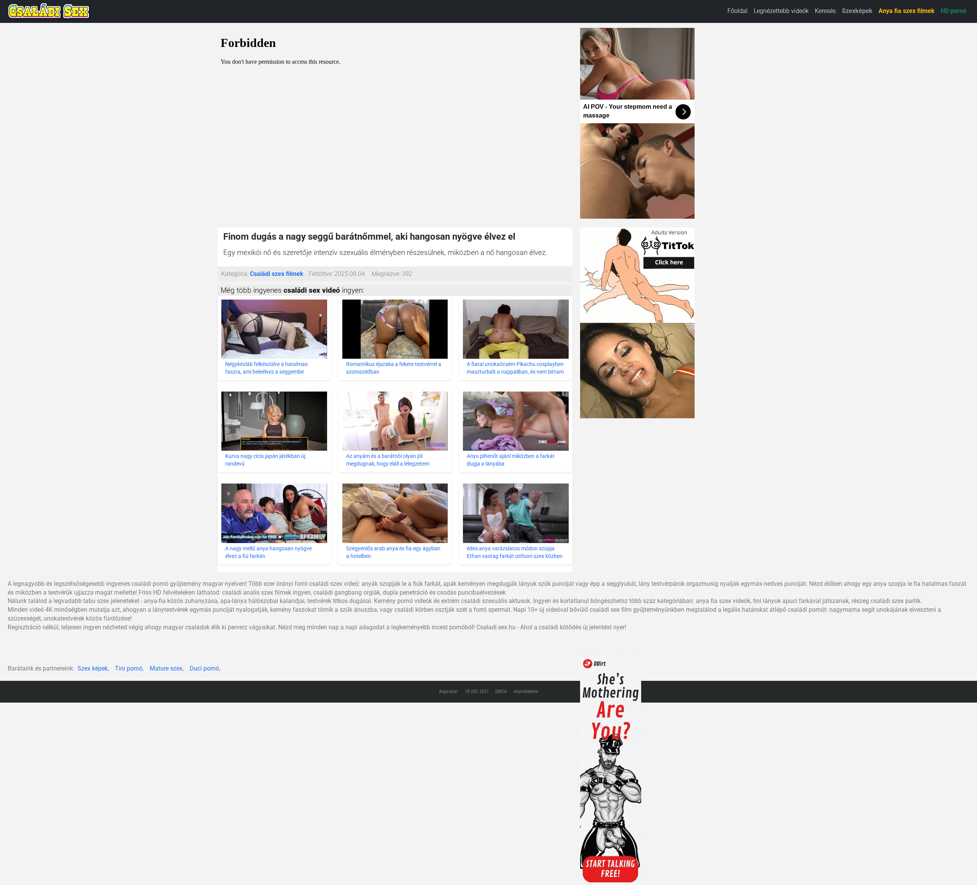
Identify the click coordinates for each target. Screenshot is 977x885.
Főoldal (737, 11)
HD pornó (953, 11)
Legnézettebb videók (781, 11)
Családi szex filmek (276, 273)
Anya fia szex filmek (907, 11)
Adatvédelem (526, 691)
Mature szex (166, 668)
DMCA (501, 691)
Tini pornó (128, 668)
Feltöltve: (321, 273)
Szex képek (92, 668)
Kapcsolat (448, 691)
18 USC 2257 (476, 691)
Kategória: (234, 273)
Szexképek (857, 11)
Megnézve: (386, 273)
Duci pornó (204, 668)
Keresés (825, 11)
